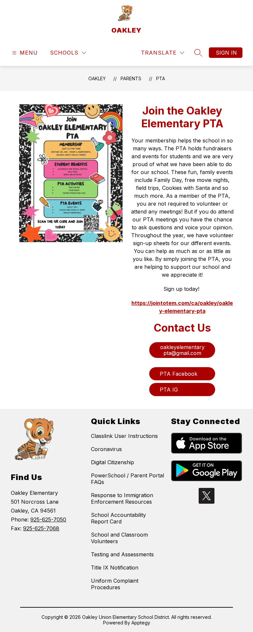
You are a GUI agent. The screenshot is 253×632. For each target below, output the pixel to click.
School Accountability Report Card (118, 518)
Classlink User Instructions (124, 436)
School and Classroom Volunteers (119, 537)
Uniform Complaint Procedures (114, 584)
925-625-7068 (41, 528)
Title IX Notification (114, 567)
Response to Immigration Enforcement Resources (122, 498)
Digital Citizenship (112, 462)
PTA (160, 78)
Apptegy (140, 622)
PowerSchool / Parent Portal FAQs (127, 478)
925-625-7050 (48, 519)
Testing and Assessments (122, 554)
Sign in (226, 52)
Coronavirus (106, 449)
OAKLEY (97, 78)
